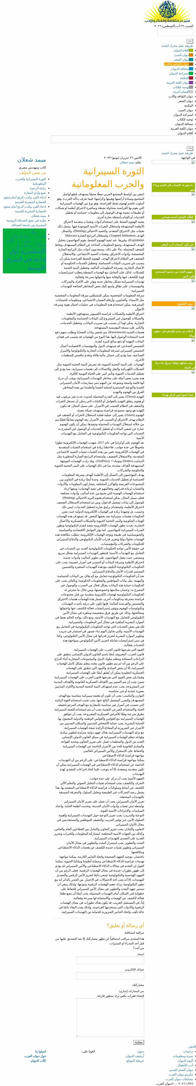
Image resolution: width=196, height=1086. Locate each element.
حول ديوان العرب (35, 1056)
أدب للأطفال (185, 1065)
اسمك (140, 954)
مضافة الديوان (180, 68)
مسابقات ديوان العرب (179, 1079)
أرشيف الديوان (135, 1056)
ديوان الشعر (181, 59)
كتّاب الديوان (38, 1060)
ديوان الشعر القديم (181, 1069)
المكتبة (184, 78)
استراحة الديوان (179, 73)
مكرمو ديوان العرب (181, 1074)
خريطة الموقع (135, 1060)
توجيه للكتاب (181, 87)
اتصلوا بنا (40, 1051)
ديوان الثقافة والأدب (176, 64)
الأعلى (192, 1046)
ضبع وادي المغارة (35, 192)
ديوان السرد (181, 55)
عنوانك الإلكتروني (134, 969)
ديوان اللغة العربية (177, 82)
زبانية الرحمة (38, 188)
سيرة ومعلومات (183, 1056)
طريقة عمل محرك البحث (177, 45)
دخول (140, 1051)
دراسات (188, 1051)
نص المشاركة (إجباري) (131, 991)
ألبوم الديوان (185, 1060)
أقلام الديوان (181, 50)
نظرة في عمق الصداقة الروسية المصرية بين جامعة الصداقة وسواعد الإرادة (26, 225)
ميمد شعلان (127, 162)
